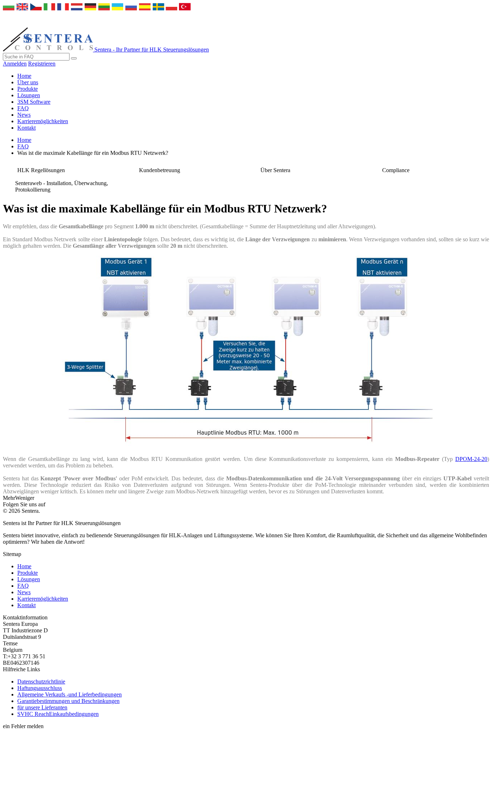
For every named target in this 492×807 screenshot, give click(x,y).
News (24, 115)
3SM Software (33, 102)
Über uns (27, 82)
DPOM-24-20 (471, 459)
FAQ (23, 108)
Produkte (27, 89)
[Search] (74, 58)
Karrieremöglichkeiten (42, 121)
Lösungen (28, 95)
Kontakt (26, 128)
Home (24, 76)
